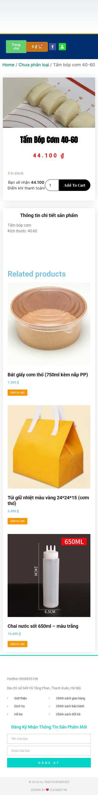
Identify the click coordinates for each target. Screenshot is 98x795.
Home (8, 64)
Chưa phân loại (34, 64)
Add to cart (74, 185)
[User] (62, 46)
